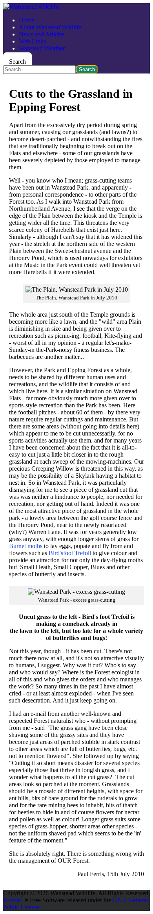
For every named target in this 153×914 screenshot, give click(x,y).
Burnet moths (25, 546)
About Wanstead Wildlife (50, 27)
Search (17, 61)
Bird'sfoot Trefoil (70, 553)
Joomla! (13, 900)
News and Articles (41, 34)
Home (26, 20)
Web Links (32, 41)
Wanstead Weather (42, 48)
